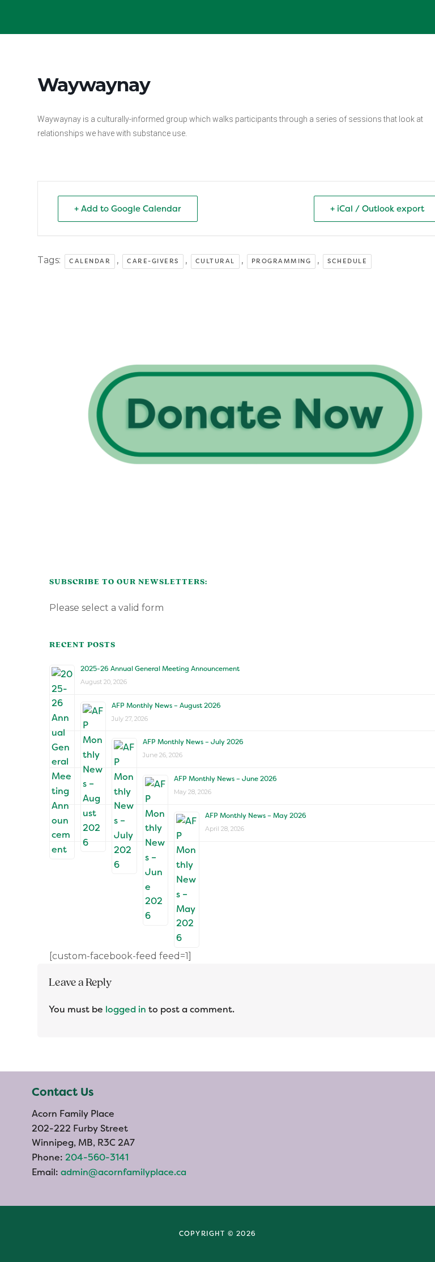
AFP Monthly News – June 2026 (225, 778)
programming (281, 261)
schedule (347, 261)
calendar (89, 261)
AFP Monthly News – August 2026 (166, 705)
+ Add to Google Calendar (127, 208)
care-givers (153, 261)
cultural (215, 261)
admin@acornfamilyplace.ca (123, 1172)
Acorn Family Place (48, 17)
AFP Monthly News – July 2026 (193, 741)
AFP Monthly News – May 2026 (255, 815)
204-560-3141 (96, 1157)
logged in (125, 1009)
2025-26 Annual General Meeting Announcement (160, 668)
